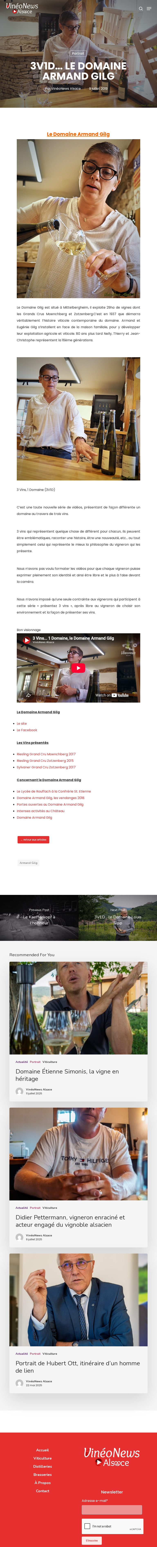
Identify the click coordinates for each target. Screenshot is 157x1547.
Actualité (22, 1062)
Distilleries (42, 1466)
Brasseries (43, 1474)
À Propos (43, 1482)
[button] (149, 9)
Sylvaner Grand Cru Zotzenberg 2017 (46, 767)
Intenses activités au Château (40, 811)
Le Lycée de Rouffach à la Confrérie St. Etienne (54, 791)
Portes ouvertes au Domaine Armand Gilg (50, 804)
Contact (42, 1491)
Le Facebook (27, 730)
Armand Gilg (28, 863)
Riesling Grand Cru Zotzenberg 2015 (45, 760)
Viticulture (50, 1062)
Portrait (78, 53)
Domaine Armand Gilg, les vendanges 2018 (50, 798)
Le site (22, 723)
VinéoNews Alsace (66, 88)
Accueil (42, 1450)
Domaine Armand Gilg (34, 817)
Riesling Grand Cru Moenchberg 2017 (46, 754)
